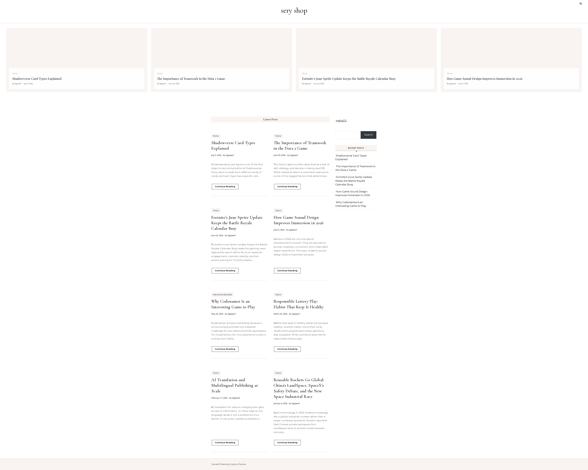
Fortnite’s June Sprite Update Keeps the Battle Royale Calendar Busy (237, 223)
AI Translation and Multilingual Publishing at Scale (234, 385)
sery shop (294, 10)
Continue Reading (225, 186)
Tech (216, 136)
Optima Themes (238, 464)
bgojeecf (230, 155)
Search (368, 134)
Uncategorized (222, 295)
